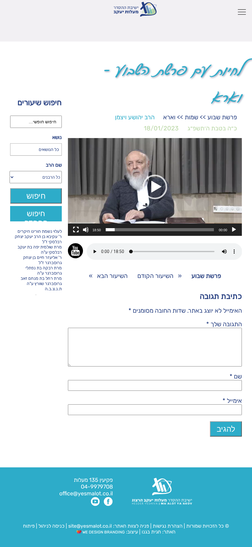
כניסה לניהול (51, 526)
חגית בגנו (150, 532)
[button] (155, 187)
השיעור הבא (112, 275)
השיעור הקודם (155, 275)
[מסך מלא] (76, 230)
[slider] (160, 229)
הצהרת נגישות (168, 526)
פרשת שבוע (222, 117)
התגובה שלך (224, 324)
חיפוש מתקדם (36, 215)
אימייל (232, 400)
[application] (155, 187)
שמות (191, 117)
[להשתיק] (86, 230)
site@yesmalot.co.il (90, 526)
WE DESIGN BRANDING (103, 532)
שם (236, 376)
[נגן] (234, 230)
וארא (169, 117)
